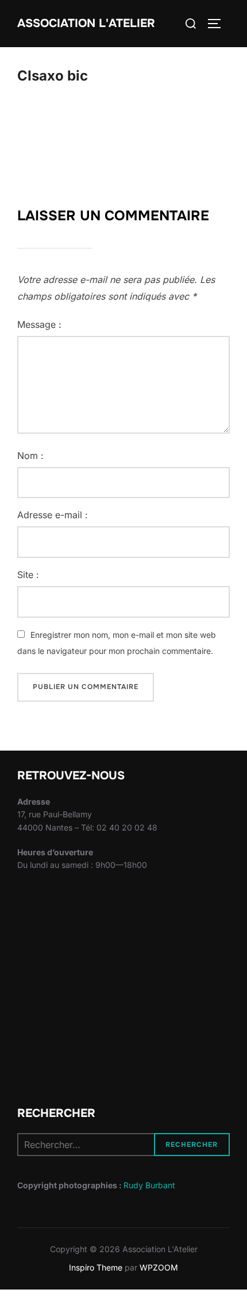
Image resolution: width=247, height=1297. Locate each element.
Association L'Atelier (86, 23)
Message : (39, 324)
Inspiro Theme (95, 1267)
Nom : (30, 455)
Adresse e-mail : (52, 515)
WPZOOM (159, 1267)
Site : (28, 574)
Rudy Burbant (149, 1185)
